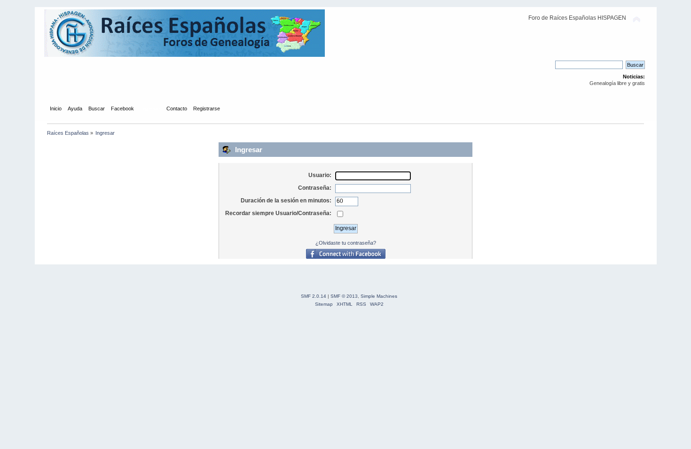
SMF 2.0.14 (313, 296)
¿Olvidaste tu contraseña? (345, 243)
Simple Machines (379, 296)
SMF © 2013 (344, 296)
